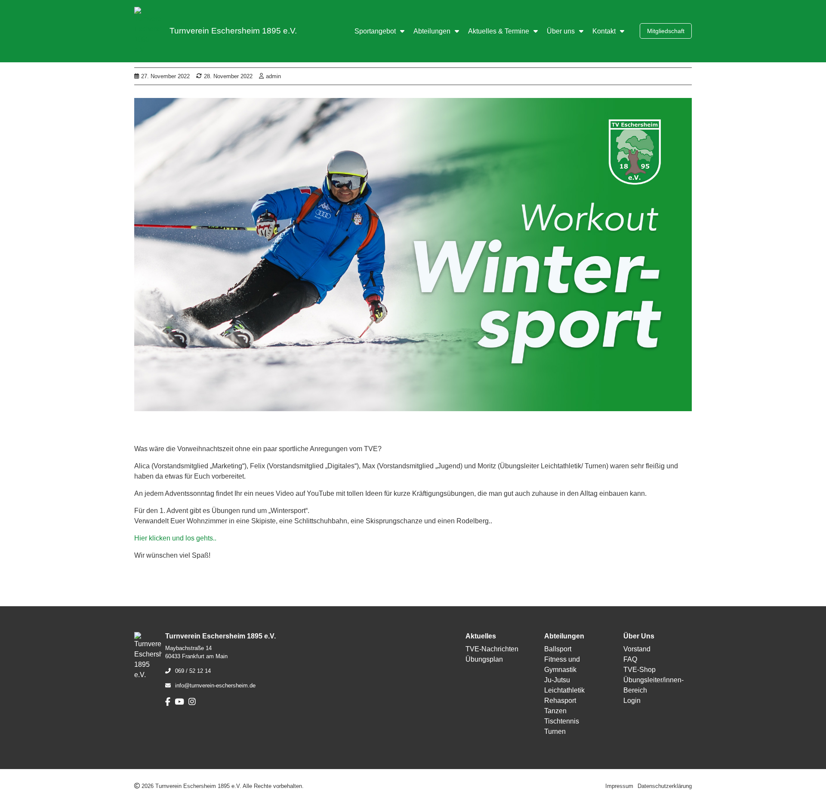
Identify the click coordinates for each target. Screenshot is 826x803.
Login (632, 700)
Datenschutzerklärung (665, 786)
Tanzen (555, 710)
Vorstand (636, 649)
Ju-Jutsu (557, 680)
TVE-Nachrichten (491, 649)
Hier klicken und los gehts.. (175, 538)
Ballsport (557, 649)
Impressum (619, 786)
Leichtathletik (564, 690)
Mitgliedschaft (665, 30)
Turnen (555, 731)
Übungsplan (484, 659)
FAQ (630, 659)
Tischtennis (561, 721)
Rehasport (560, 700)
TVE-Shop (639, 669)
